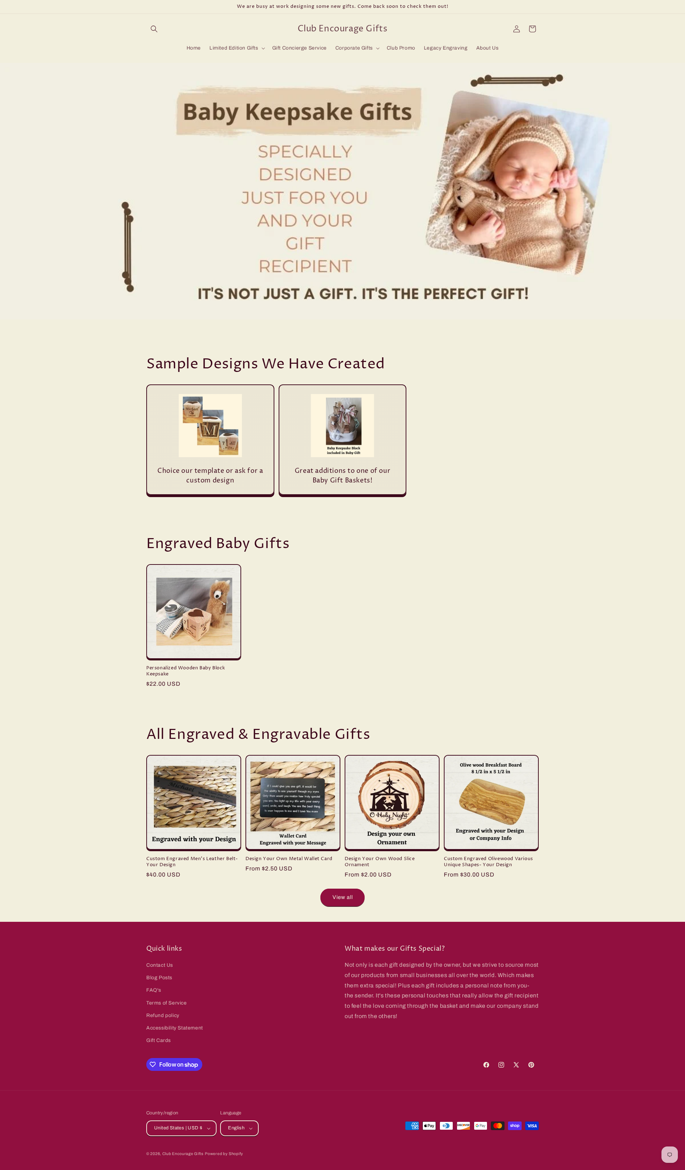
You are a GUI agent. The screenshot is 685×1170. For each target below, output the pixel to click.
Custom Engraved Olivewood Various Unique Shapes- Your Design (488, 862)
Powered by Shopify (224, 1153)
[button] (154, 29)
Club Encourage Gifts (183, 1153)
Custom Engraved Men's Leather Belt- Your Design (192, 862)
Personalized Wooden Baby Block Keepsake (185, 671)
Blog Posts (159, 977)
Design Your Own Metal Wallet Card (289, 859)
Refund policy (162, 1015)
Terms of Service (166, 1003)
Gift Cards (158, 1040)
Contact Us (159, 965)
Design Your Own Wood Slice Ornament (380, 862)
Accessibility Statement (174, 1028)
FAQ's (153, 990)
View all (343, 897)
